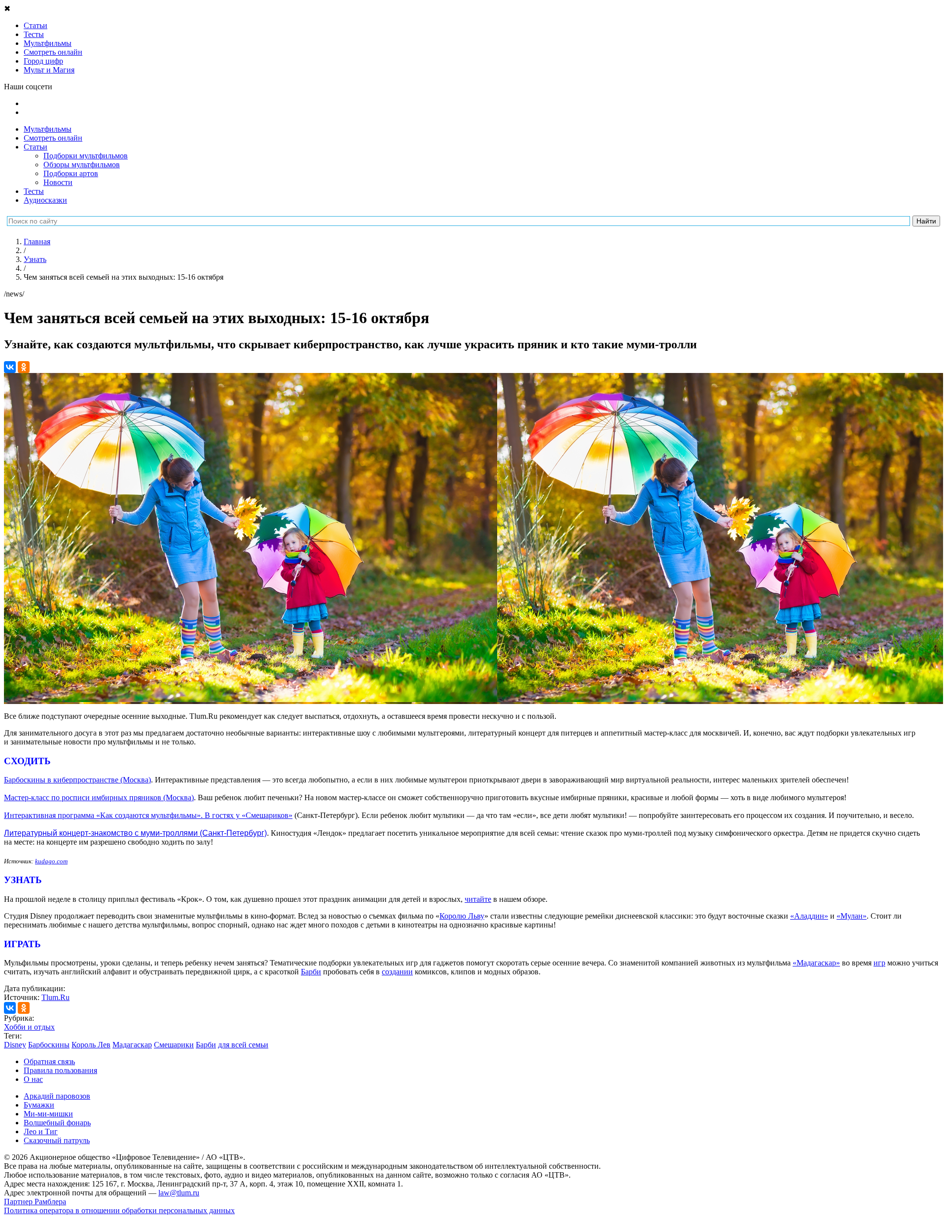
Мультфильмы (48, 129)
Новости (58, 182)
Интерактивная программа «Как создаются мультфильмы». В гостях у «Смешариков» (148, 815)
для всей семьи (243, 1044)
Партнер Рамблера (35, 1201)
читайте (478, 899)
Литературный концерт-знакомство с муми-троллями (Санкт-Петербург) (135, 833)
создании (397, 971)
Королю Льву (461, 916)
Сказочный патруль (57, 1140)
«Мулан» (852, 916)
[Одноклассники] (24, 367)
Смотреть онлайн (53, 138)
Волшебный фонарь (57, 1122)
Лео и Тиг (41, 1131)
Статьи (35, 147)
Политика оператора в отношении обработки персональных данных (119, 1210)
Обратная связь (49, 1061)
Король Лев (91, 1044)
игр (879, 963)
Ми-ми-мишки (48, 1114)
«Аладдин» (809, 916)
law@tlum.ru (178, 1192)
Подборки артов (70, 173)
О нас (33, 1079)
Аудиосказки (45, 200)
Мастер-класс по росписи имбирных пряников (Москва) (99, 797)
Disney (15, 1044)
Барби (311, 971)
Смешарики (174, 1044)
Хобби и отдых (29, 1027)
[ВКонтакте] (10, 367)
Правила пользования (60, 1070)
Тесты (34, 191)
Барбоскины (49, 1044)
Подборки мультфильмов (85, 155)
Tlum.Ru (55, 997)
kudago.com (51, 861)
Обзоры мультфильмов (81, 164)
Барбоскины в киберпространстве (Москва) (77, 780)
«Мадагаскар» (816, 963)
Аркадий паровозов (57, 1096)
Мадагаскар (132, 1044)
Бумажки (39, 1105)
